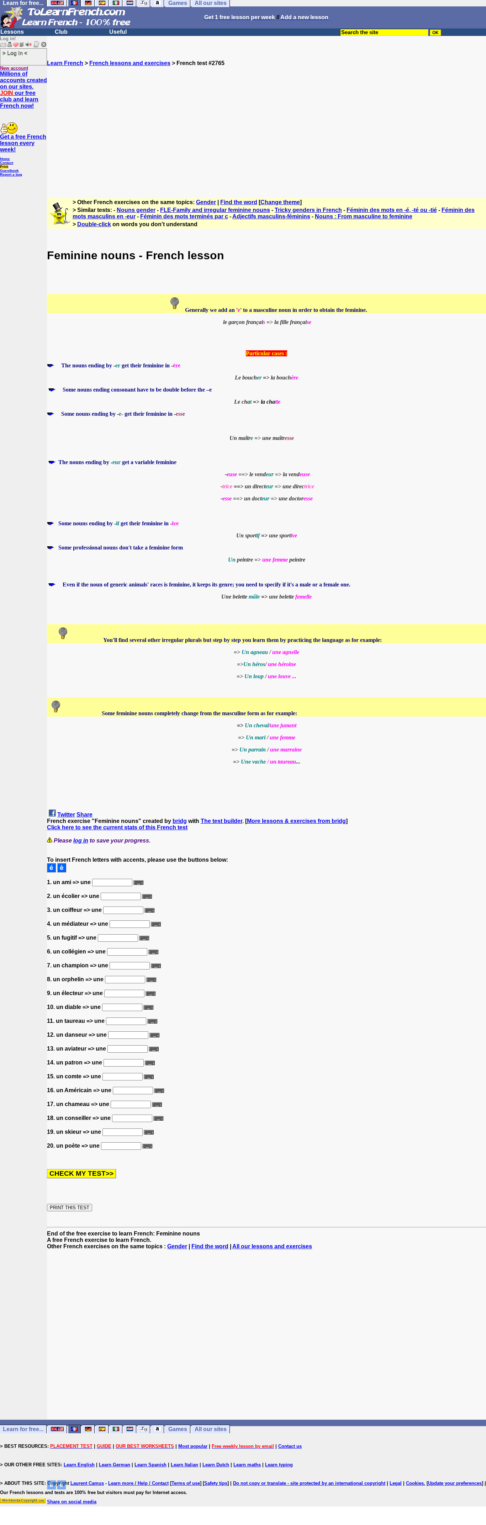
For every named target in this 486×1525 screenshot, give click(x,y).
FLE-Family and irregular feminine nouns (215, 210)
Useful (118, 32)
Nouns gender (136, 210)
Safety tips (215, 1483)
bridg (180, 821)
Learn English (79, 1464)
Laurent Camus (87, 1483)
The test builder (221, 821)
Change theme (280, 202)
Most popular (192, 1446)
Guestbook (9, 170)
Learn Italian (184, 1464)
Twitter (66, 815)
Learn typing (279, 1464)
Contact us (290, 1446)
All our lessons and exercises (272, 1246)
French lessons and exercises (129, 63)
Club (61, 32)
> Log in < (14, 53)
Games (177, 1429)
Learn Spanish (150, 1464)
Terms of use (185, 1483)
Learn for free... (23, 1429)
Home (5, 159)
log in (80, 841)
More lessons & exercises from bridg (296, 821)
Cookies (415, 1483)
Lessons (12, 32)
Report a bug (11, 174)
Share (84, 815)
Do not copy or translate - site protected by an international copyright (309, 1483)
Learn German (114, 1464)
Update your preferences (455, 1483)
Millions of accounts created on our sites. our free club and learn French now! (23, 90)
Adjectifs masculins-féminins (271, 216)
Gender (206, 202)
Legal (396, 1483)
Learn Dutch (215, 1464)
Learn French (65, 63)
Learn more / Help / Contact (138, 1483)
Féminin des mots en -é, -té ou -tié (392, 210)
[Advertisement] (266, 129)
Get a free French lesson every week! (23, 143)
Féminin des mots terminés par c (184, 216)
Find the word (238, 202)
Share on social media (71, 1501)
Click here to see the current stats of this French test (117, 827)
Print (4, 167)
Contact (6, 163)
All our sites (211, 1429)
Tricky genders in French (308, 210)
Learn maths (247, 1464)
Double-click (94, 224)
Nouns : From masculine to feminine (363, 216)
